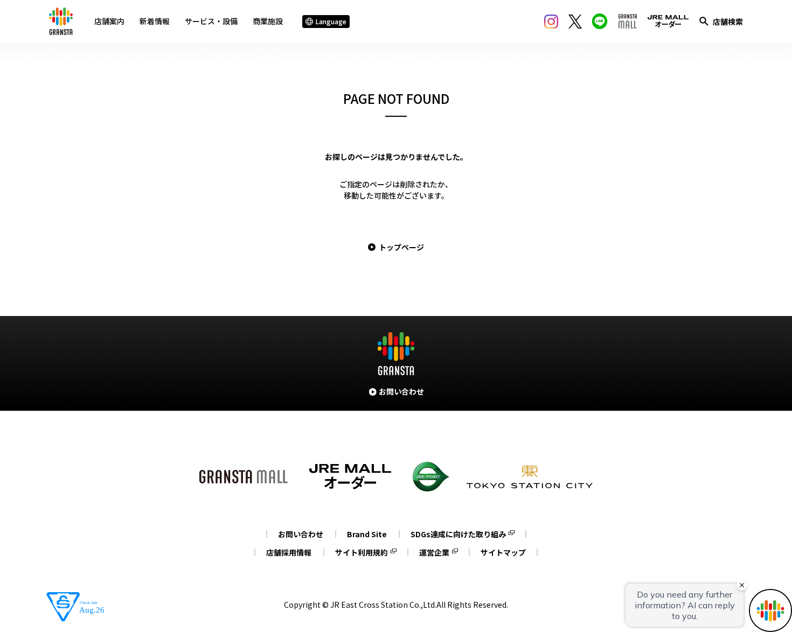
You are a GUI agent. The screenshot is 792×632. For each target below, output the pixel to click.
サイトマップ (503, 552)
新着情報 (155, 21)
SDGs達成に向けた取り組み (458, 534)
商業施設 (268, 21)
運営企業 (434, 552)
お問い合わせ (300, 534)
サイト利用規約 (361, 552)
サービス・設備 (211, 21)
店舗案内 (109, 21)
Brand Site (367, 534)
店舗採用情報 (288, 552)
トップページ (401, 247)
